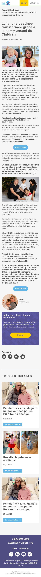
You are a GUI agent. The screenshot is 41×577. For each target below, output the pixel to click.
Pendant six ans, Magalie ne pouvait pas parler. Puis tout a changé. (20, 411)
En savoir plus (11, 424)
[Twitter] (16, 356)
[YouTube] (23, 554)
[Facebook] (10, 356)
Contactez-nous (20, 539)
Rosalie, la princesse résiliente (17, 459)
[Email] (4, 356)
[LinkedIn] (22, 356)
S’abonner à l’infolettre (20, 543)
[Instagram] (30, 554)
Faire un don (20, 147)
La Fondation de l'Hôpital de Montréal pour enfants (11, 3)
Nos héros (13, 10)
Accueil (5, 10)
